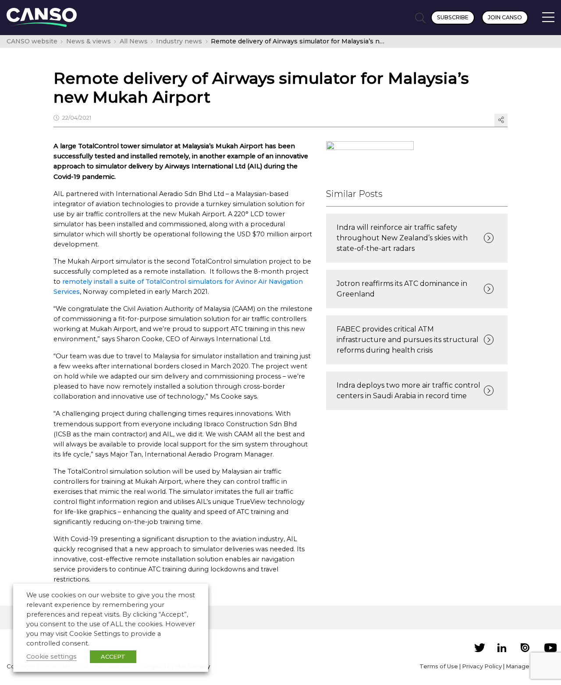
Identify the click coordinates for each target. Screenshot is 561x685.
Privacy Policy (482, 666)
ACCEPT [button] (113, 656)
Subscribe (453, 17)
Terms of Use (438, 666)
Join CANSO (505, 17)
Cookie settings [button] (51, 656)
